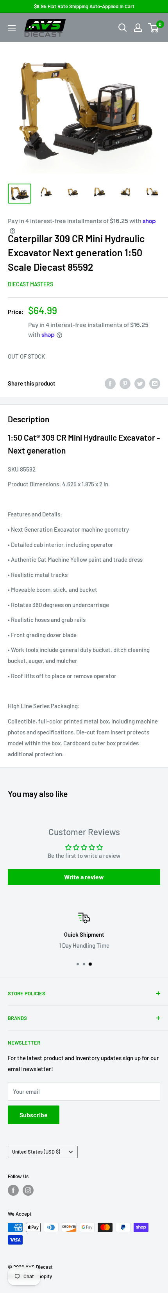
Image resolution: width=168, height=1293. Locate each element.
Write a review (84, 876)
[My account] (138, 27)
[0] (154, 27)
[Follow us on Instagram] (28, 1190)
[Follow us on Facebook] (13, 1190)
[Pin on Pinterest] (125, 383)
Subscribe (34, 1114)
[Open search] (122, 27)
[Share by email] (154, 383)
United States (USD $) (36, 1151)
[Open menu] (12, 28)
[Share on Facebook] (110, 383)
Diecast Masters (30, 284)
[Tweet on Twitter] (139, 383)
